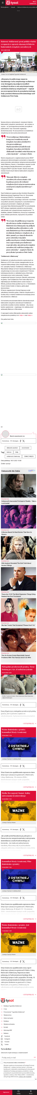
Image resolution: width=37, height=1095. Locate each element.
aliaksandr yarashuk (12, 448)
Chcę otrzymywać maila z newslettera (15, 1063)
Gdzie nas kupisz (8, 1018)
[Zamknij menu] (2, 2)
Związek (13, 7)
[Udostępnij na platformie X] (23, 441)
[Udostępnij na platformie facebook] (20, 441)
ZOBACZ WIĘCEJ (29, 456)
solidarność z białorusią (13, 456)
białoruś (9, 452)
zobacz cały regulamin (25, 1077)
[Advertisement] (18, 24)
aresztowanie (25, 448)
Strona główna (5, 7)
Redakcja (6, 1021)
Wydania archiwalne (9, 1024)
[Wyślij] (34, 1057)
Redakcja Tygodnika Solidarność (13, 1006)
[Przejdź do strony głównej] (12, 3)
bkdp (16, 452)
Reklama (6, 1033)
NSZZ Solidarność (33, 3)
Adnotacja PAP (8, 1030)
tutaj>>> (21, 315)
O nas (5, 1009)
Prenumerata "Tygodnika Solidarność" (14, 1012)
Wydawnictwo (7, 1015)
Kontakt (6, 1027)
